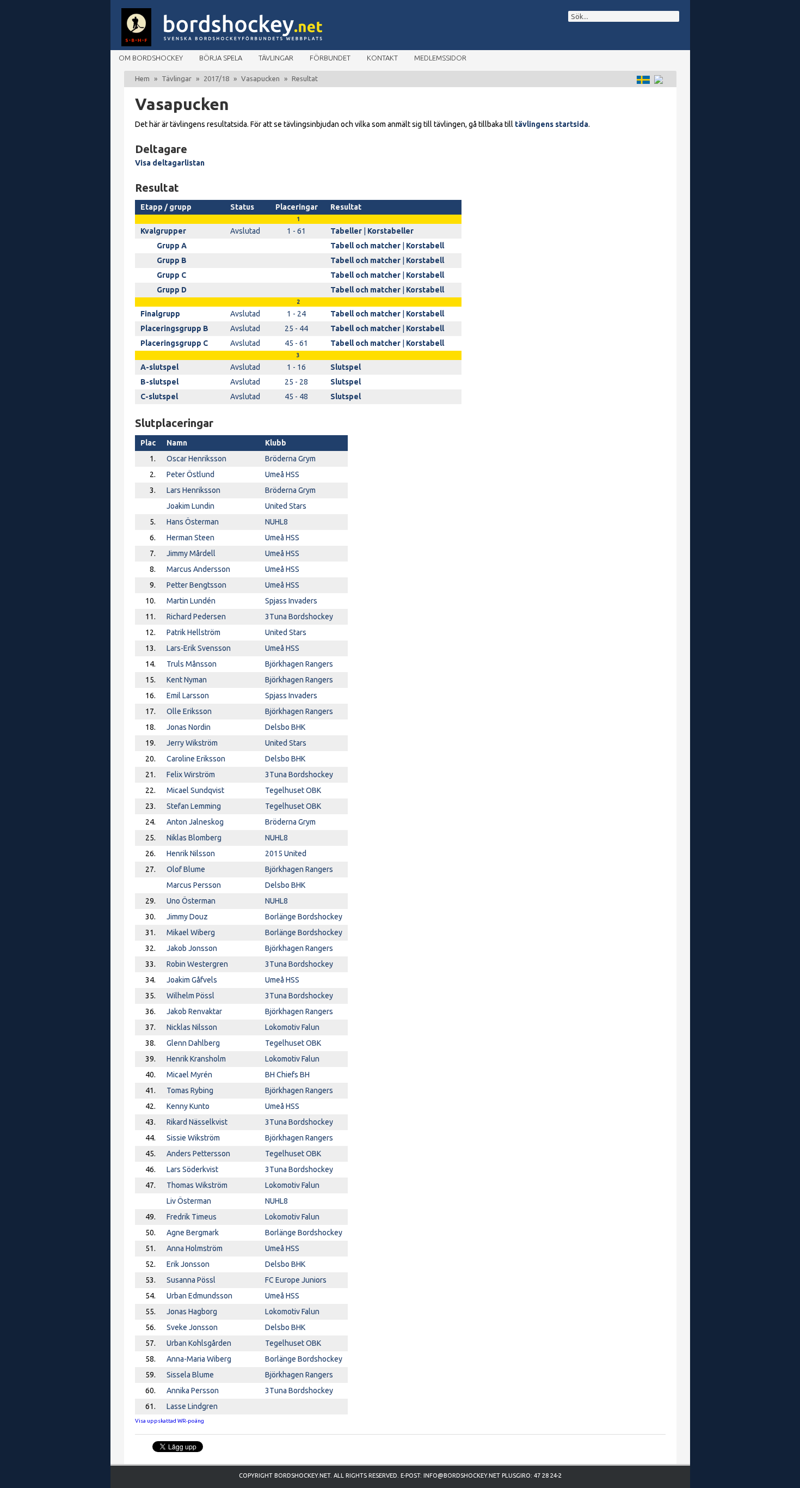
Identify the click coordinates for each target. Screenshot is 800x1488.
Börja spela (220, 58)
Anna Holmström (195, 1248)
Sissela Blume (190, 1374)
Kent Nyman (187, 679)
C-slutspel (159, 396)
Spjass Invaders (291, 600)
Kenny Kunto (188, 1106)
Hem (142, 78)
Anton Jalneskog (195, 822)
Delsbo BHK (285, 727)
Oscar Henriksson (196, 458)
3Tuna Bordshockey (299, 616)
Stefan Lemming (194, 806)
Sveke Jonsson (192, 1327)
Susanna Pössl (191, 1280)
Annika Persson (193, 1390)
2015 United (285, 853)
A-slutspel (159, 367)
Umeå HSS (282, 474)
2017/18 (216, 78)
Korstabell (425, 245)
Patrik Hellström (193, 632)
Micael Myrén (189, 1074)
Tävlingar (276, 58)
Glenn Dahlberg (193, 1043)
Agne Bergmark (193, 1232)
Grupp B (172, 260)
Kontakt (382, 58)
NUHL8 (276, 521)
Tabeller (346, 231)
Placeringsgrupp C (174, 343)
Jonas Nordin (189, 727)
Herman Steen (190, 537)
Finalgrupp (160, 313)
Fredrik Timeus (192, 1216)
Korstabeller (390, 231)
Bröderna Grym (290, 458)
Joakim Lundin (190, 506)
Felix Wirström (191, 774)
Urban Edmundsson (199, 1295)
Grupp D (172, 289)
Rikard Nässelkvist (197, 1122)
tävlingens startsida (551, 124)
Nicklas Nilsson (192, 1027)
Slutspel (345, 367)
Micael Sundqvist (195, 790)
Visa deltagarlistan (170, 162)
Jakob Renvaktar (194, 1011)
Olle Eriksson (189, 711)
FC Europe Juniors (296, 1280)
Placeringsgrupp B (174, 328)
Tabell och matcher (365, 245)
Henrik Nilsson (191, 853)
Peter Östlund (190, 474)
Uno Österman (191, 901)
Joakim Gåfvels (192, 979)
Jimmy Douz (187, 916)
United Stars (285, 506)
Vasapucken (260, 78)
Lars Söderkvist (192, 1169)
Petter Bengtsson (196, 585)
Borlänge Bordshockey (303, 916)
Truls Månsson (192, 664)
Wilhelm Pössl (190, 995)
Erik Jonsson (188, 1264)
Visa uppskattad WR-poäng (169, 1421)
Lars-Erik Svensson (199, 648)
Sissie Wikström (193, 1137)
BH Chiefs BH (287, 1074)
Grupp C (171, 275)
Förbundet (330, 58)
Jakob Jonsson (192, 948)
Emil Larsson (188, 695)
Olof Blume (186, 869)
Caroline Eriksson (196, 758)
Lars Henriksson (193, 490)
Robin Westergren (197, 964)
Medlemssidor (440, 58)
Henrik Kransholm (196, 1058)
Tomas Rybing (190, 1090)
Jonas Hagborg (192, 1311)
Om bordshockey (151, 58)
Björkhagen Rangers (299, 664)
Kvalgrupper (163, 231)
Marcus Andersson (198, 569)
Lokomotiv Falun (292, 1027)
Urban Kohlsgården (199, 1343)
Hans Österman (193, 521)
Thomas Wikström (197, 1185)
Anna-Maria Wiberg (199, 1359)
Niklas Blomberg (194, 837)
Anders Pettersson (198, 1153)
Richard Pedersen (196, 616)
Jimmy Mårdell (191, 553)
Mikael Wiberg (191, 932)
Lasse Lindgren (192, 1406)
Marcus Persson (194, 885)
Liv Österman (189, 1201)
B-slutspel (159, 381)
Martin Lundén (191, 600)
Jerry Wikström (192, 743)
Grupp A (172, 245)
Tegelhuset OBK (293, 790)
